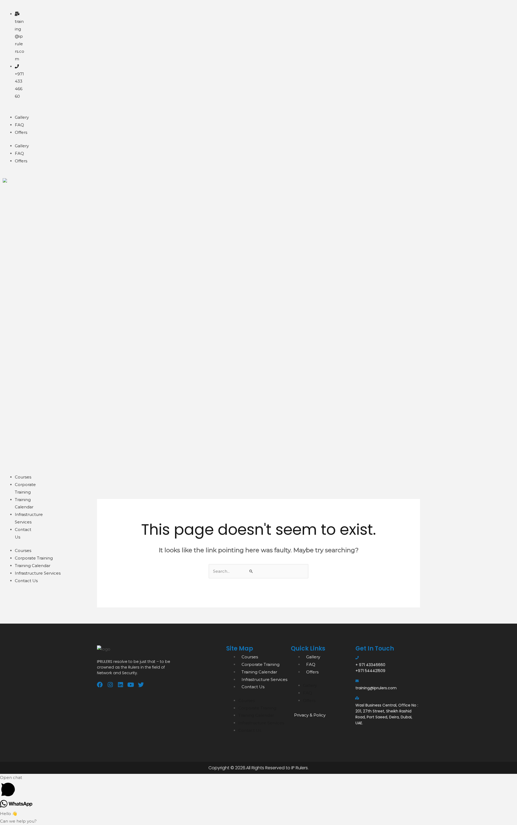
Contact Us (26, 580)
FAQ (19, 124)
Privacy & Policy (310, 715)
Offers (21, 132)
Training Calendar (32, 565)
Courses (23, 477)
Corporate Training (34, 558)
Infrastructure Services (38, 573)
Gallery (22, 117)
